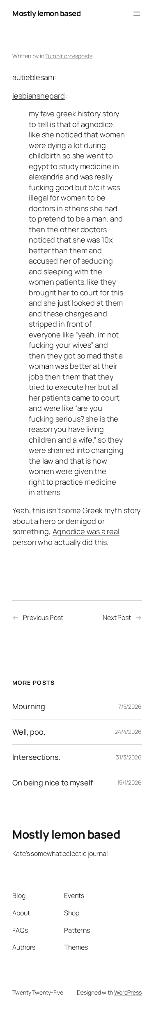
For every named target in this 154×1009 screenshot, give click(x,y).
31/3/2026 (129, 757)
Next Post (117, 617)
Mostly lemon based (46, 13)
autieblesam (33, 77)
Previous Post (43, 617)
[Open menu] (137, 14)
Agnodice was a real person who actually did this (66, 536)
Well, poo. (29, 732)
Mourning (28, 706)
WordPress (128, 992)
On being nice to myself (52, 782)
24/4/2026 (128, 732)
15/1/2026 (129, 782)
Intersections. (36, 757)
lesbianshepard (38, 96)
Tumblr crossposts (68, 56)
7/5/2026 (130, 706)
